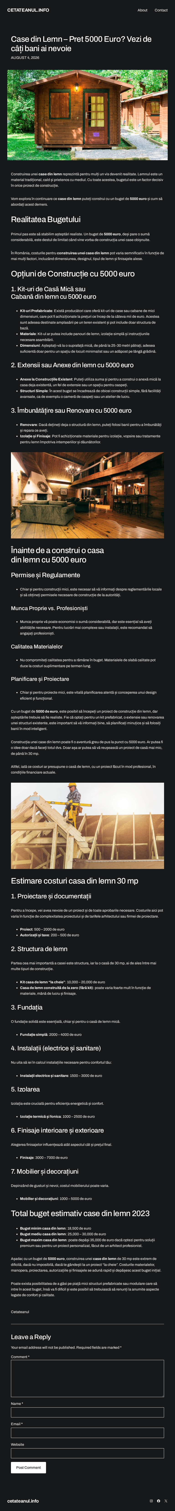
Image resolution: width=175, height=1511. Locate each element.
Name (17, 1404)
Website (17, 1444)
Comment (20, 1357)
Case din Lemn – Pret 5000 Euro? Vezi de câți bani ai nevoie (81, 43)
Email (17, 1424)
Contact (161, 10)
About (142, 10)
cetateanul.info (28, 10)
